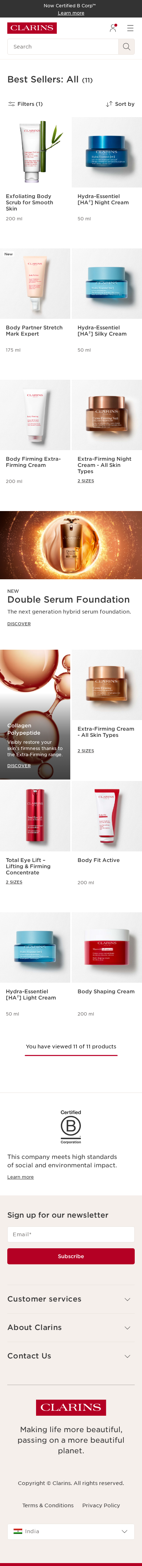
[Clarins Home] (32, 28)
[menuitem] (113, 28)
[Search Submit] (127, 47)
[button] (71, 1299)
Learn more (20, 1177)
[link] (71, 574)
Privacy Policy (101, 1505)
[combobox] (71, 1532)
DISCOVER (19, 623)
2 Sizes (86, 480)
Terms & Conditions (48, 1505)
